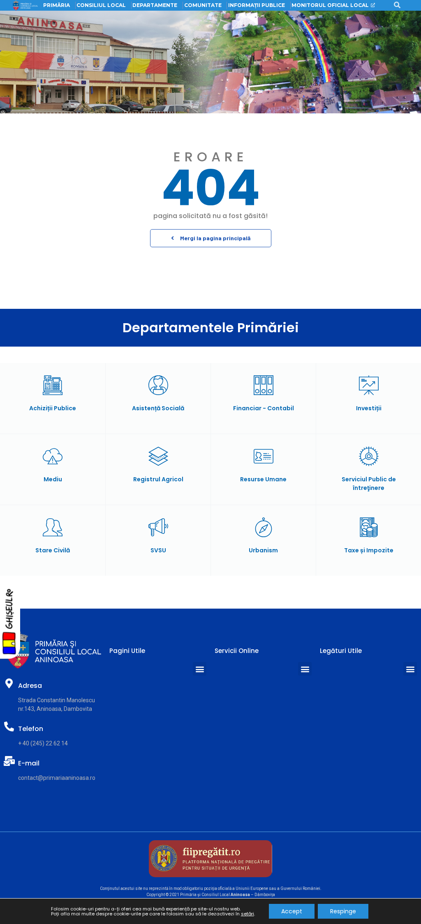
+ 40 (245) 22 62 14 (43, 743)
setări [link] (247, 913)
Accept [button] (291, 911)
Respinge (343, 911)
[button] (210, 238)
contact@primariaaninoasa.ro (56, 778)
